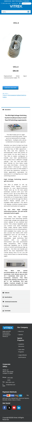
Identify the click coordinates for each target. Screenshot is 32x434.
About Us (21, 331)
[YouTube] (14, 408)
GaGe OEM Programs (21, 351)
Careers (20, 334)
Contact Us (15, 3)
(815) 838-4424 (10, 382)
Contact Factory (10, 87)
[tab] (15, 109)
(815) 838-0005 (6, 3)
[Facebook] (4, 408)
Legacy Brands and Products (22, 356)
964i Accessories (12, 95)
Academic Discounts (21, 345)
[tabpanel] (15, 201)
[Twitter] (9, 408)
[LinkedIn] (19, 408)
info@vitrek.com (10, 384)
